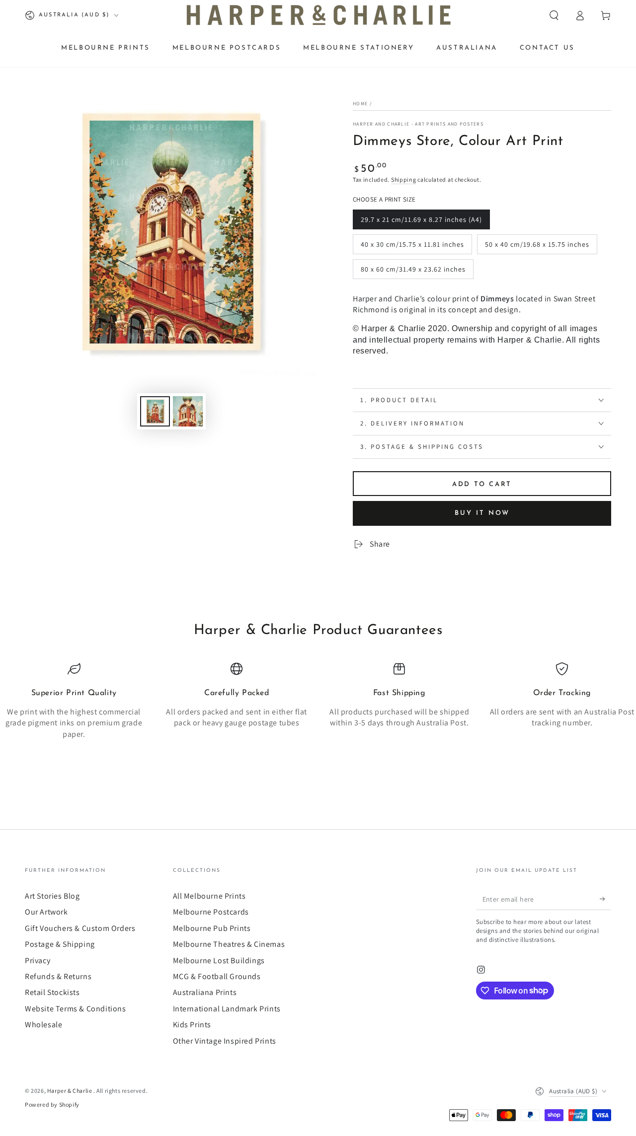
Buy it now (482, 513)
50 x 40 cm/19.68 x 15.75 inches (536, 247)
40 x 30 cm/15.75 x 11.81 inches (412, 247)
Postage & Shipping (60, 944)
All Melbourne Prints (209, 896)
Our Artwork (46, 912)
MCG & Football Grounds (217, 976)
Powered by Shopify (52, 1104)
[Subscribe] (605, 899)
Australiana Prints (205, 992)
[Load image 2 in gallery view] (188, 411)
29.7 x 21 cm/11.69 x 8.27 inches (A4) (421, 222)
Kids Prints (192, 1024)
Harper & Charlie (70, 1090)
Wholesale (43, 1024)
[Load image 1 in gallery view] (155, 411)
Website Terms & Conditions (75, 1008)
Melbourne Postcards (211, 912)
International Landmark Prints (227, 1008)
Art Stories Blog (52, 896)
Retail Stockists (52, 992)
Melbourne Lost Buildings (219, 960)
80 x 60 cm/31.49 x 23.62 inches (413, 272)
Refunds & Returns (58, 976)
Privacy (37, 960)
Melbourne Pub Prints (212, 928)
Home (360, 103)
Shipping (403, 179)
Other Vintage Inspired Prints (224, 1041)
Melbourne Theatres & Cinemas (229, 944)
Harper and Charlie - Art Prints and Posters (418, 124)
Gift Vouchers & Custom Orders (80, 928)
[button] (554, 15)
